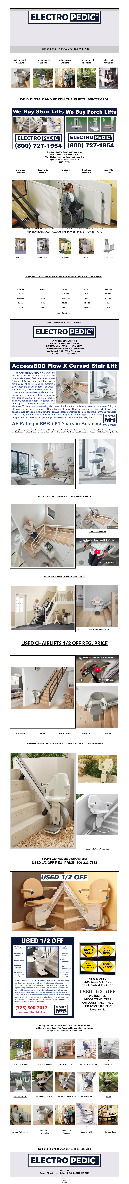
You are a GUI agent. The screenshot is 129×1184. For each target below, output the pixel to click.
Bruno (108, 1097)
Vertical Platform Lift (20, 1132)
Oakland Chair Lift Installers (55, 49)
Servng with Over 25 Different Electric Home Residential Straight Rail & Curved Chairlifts (63, 277)
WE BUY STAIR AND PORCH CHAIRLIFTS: (53, 99)
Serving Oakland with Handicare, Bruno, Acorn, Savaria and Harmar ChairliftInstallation (64, 743)
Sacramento (64, 1182)
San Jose (65, 1180)
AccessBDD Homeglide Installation (99, 629)
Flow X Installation (97, 532)
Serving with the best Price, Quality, (55, 1026)
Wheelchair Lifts (20, 1097)
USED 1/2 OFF (87, 1132)
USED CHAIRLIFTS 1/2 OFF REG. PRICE (64, 643)
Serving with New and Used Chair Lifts (64, 859)
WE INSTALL (97, 995)
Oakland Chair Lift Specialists (55, 1149)
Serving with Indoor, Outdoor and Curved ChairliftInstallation (64, 496)
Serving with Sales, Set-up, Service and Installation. (64, 323)
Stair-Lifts (108, 1065)
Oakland (64, 1178)
